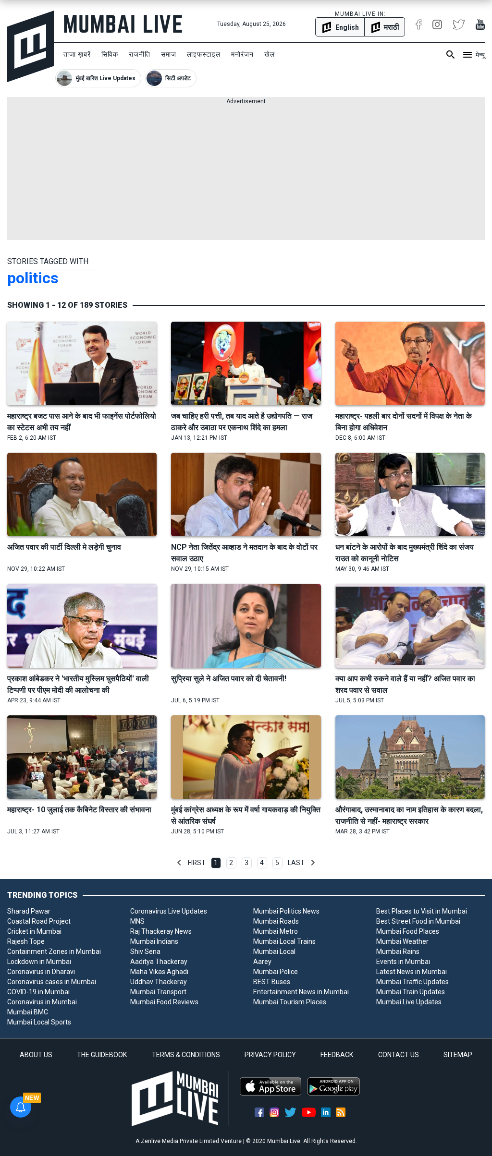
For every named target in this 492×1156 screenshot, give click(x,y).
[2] (313, 862)
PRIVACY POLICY (270, 1055)
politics (33, 278)
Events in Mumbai (403, 961)
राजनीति (139, 54)
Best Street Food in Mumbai (418, 921)
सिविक (109, 54)
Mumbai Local (274, 951)
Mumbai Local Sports (39, 1022)
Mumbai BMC (27, 1012)
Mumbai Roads (276, 921)
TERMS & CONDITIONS (186, 1055)
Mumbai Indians (154, 941)
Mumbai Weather (402, 941)
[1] (179, 862)
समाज (168, 54)
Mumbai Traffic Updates (412, 982)
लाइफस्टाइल (204, 54)
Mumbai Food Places (407, 931)
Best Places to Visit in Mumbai (421, 911)
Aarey (262, 961)
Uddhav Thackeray (158, 982)
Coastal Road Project (39, 921)
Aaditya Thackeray (158, 961)
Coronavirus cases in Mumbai (51, 982)
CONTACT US (398, 1055)
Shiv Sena (145, 951)
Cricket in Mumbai (34, 931)
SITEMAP (457, 1055)
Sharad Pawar (28, 911)
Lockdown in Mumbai (39, 961)
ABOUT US (36, 1055)
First (197, 863)
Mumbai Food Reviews (164, 1002)
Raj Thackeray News (161, 931)
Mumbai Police (275, 971)
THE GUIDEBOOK (102, 1055)
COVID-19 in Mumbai (38, 992)
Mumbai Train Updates (410, 992)
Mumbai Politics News (286, 911)
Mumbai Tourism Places (289, 1002)
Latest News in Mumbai (411, 971)
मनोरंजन (242, 54)
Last (296, 863)
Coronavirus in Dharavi (41, 971)
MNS (137, 921)
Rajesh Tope (26, 941)
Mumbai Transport (158, 992)
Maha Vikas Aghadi (159, 971)
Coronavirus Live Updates (168, 911)
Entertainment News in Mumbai (301, 992)
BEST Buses (271, 982)
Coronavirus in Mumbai (42, 1002)
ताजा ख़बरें (77, 54)
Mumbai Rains (397, 951)
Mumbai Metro (275, 931)
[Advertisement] (246, 173)
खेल (269, 54)
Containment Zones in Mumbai (54, 951)
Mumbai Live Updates (409, 1002)
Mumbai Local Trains (284, 941)
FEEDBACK (336, 1055)
